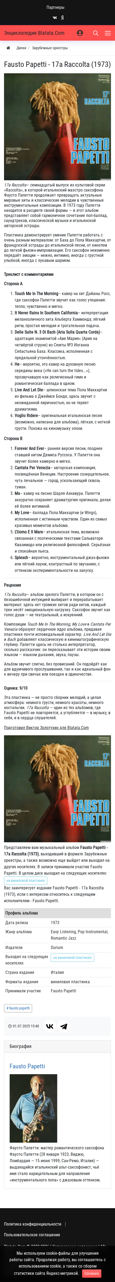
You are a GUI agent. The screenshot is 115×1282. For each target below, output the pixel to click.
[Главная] (8, 48)
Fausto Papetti (27, 1066)
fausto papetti (19, 1008)
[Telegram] (63, 1026)
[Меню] (108, 33)
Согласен (92, 1273)
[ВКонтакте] (49, 1026)
